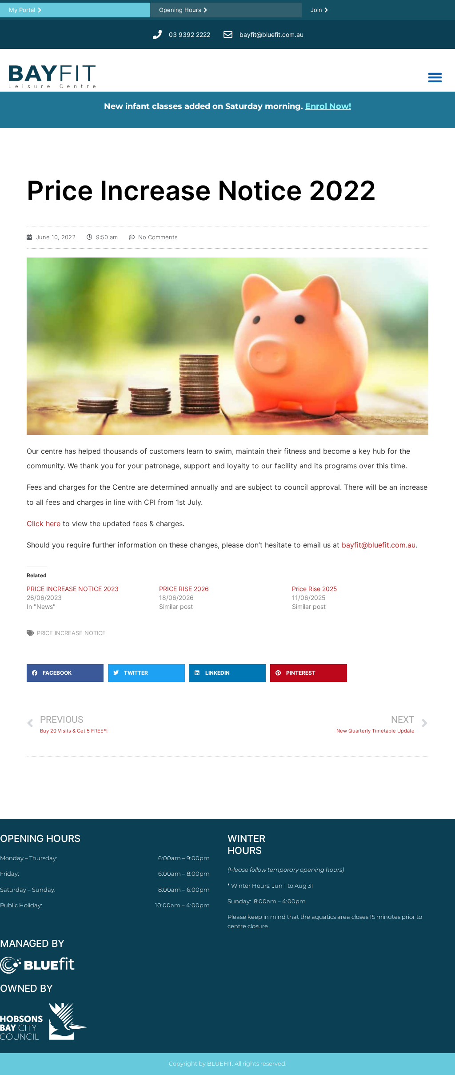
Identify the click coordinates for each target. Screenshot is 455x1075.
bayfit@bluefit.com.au (378, 544)
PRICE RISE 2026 (184, 588)
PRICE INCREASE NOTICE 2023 (73, 588)
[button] (434, 77)
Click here (43, 523)
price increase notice (71, 632)
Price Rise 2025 (314, 588)
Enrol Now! (328, 106)
